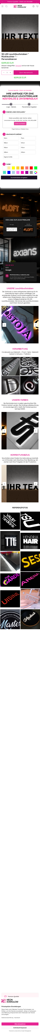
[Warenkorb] (37, 6)
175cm (23, 147)
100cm (6, 143)
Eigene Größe (8, 157)
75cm (22, 138)
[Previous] (2, 2)
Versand (18, 66)
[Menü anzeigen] (2, 6)
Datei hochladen (20, 123)
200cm (6, 152)
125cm (23, 143)
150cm (6, 147)
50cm (5, 138)
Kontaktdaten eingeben (19, 177)
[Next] (37, 3)
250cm (23, 152)
